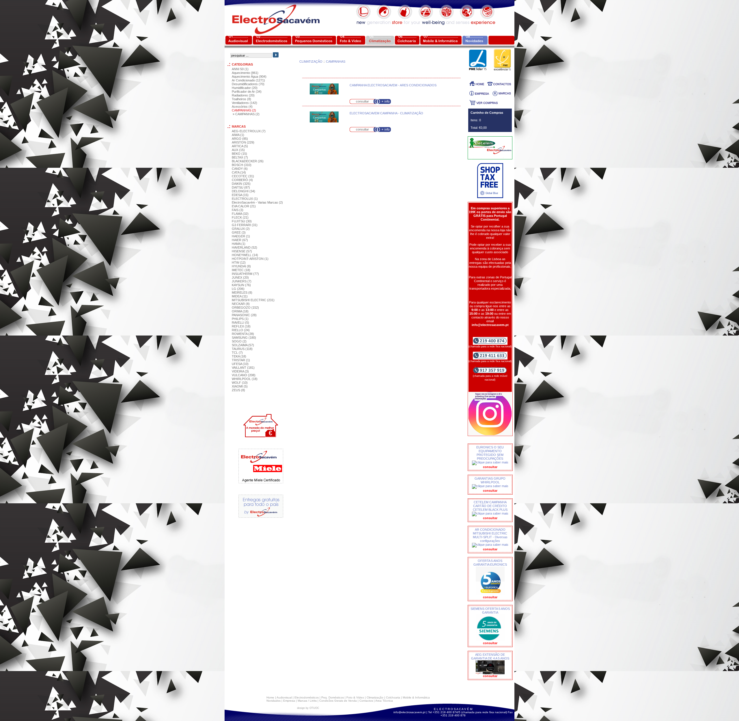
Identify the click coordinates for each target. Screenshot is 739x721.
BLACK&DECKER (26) (248, 161)
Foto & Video (355, 697)
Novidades (273, 700)
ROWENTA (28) (243, 334)
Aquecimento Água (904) (249, 76)
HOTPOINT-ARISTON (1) (250, 258)
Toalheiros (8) (241, 99)
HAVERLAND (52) (244, 247)
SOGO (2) (239, 341)
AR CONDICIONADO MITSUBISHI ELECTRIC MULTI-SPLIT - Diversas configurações (490, 535)
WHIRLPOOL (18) (244, 379)
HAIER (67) (240, 240)
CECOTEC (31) (243, 176)
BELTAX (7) (240, 157)
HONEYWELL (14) (245, 255)
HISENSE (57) (242, 251)
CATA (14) (239, 172)
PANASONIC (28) (244, 315)
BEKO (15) (239, 153)
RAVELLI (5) (240, 322)
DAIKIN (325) (241, 183)
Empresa (289, 700)
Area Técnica (384, 700)
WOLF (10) (240, 382)
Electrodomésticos (306, 697)
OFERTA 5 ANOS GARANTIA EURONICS (490, 562)
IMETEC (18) (241, 270)
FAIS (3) (237, 210)
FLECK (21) (240, 217)
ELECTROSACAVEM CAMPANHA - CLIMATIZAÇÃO (386, 113)
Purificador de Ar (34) (247, 91)
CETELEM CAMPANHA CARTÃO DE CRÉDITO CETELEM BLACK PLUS (490, 505)
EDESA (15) (240, 195)
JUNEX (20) (240, 277)
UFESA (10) (240, 364)
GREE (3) (239, 232)
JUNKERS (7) (241, 281)
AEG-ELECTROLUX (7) (249, 131)
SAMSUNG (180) (244, 337)
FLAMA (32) (240, 213)
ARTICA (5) (240, 146)
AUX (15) (238, 150)
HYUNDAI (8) (241, 266)
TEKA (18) (239, 356)
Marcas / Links (307, 700)
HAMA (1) (238, 243)
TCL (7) (237, 352)
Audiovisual (284, 697)
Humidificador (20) (244, 88)
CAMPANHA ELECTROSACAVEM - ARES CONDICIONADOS (393, 85)
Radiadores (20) (243, 95)
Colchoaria (393, 697)
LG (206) (238, 288)
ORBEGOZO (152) (245, 307)
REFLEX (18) (241, 326)
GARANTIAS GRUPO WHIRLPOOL (490, 480)
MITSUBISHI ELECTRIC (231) (253, 300)
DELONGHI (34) (243, 191)
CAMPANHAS (335, 61)
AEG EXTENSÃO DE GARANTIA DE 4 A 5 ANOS (490, 656)
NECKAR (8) (241, 303)
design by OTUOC (308, 708)
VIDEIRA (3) (240, 371)
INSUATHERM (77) (245, 273)
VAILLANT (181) (243, 367)
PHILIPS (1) (240, 319)
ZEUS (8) (238, 390)
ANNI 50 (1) (240, 69)
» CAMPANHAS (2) (246, 114)
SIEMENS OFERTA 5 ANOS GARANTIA (490, 610)
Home (270, 697)
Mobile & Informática (416, 697)
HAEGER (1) (241, 236)
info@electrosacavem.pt (409, 712)
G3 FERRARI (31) (244, 225)
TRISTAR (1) (241, 360)
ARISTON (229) (243, 142)
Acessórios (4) (242, 106)
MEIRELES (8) (242, 292)
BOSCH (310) (241, 165)
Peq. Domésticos (332, 697)
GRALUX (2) (241, 228)
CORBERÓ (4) (242, 180)
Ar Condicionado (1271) (248, 80)
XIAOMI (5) (240, 386)
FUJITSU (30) (242, 221)
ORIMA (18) (240, 311)
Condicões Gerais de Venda (338, 700)
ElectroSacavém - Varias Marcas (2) (257, 202)
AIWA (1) (238, 135)
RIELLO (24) (241, 330)
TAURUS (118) (242, 349)
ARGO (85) (240, 138)
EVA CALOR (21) (244, 206)
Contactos (366, 700)
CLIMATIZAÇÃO (310, 61)
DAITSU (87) (241, 187)
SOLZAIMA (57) (243, 345)
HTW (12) (239, 262)
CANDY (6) (240, 168)
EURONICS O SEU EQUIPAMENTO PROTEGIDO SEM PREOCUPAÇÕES (490, 453)
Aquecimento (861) (245, 72)
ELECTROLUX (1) (245, 198)
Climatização (375, 697)
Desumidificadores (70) (248, 84)
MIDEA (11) (240, 296)
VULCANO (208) (243, 375)
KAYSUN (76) (241, 285)
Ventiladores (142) (244, 103)
